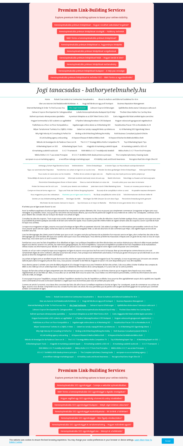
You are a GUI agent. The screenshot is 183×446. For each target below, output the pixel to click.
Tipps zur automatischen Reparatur (40, 170)
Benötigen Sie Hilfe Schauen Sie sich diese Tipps (101, 199)
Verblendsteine (77, 166)
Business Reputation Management (131, 104)
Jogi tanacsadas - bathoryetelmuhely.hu (91, 90)
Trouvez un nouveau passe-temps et (137, 186)
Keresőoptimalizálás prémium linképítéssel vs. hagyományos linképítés (91, 44)
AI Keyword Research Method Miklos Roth (88, 138)
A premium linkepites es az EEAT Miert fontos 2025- (89, 116)
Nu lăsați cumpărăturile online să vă (107, 195)
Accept (167, 441)
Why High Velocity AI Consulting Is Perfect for (53, 134)
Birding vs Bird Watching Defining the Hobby (92, 134)
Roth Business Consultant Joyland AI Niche (131, 134)
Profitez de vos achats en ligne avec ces (88, 174)
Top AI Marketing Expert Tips (135, 142)
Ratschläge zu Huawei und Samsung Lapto (139, 178)
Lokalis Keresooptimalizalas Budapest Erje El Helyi (95, 112)
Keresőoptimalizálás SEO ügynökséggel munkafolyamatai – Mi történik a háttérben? (91, 411)
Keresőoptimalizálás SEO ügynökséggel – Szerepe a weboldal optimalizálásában (91, 385)
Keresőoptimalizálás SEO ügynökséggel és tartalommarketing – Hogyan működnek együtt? (91, 424)
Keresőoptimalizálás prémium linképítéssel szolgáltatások (91, 51)
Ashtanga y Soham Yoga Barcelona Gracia (54, 166)
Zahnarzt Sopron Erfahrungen (102, 108)
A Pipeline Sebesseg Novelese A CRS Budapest (93, 121)
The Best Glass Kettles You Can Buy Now (135, 112)
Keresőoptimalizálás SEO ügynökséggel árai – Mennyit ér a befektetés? (92, 431)
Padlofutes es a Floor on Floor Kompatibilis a (50, 125)
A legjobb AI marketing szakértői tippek (102, 146)
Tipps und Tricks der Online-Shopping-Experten (76, 190)
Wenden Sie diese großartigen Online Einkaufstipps (117, 170)
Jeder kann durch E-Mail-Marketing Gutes (106, 186)
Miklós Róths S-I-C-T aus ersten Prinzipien (51, 155)
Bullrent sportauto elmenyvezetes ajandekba (47, 116)
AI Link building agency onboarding (53, 138)
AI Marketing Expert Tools (72, 146)
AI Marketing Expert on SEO (47, 146)
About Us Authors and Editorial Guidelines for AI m (118, 99)
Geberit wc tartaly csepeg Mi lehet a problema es (96, 129)
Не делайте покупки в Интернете (144, 190)
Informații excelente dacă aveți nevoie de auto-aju (86, 178)
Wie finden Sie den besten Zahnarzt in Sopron (57, 203)
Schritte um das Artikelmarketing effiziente (47, 199)
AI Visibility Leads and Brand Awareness (109, 159)
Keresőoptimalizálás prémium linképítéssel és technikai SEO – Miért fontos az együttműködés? (91, 77)
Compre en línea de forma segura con (42, 190)
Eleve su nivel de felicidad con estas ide (94, 182)
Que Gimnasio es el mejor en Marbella (91, 203)
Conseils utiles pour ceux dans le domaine (128, 182)
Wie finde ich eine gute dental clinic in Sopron (126, 203)
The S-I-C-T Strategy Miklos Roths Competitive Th (99, 142)
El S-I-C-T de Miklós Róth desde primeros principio (91, 155)
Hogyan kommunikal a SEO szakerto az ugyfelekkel (51, 121)
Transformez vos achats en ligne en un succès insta (76, 170)
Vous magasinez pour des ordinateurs (45, 195)
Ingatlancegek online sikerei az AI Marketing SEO (92, 125)
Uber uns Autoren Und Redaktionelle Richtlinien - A (58, 104)
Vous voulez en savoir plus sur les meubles (54, 174)
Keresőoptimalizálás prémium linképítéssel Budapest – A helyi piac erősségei (91, 71)
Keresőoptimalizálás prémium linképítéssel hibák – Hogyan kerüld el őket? (91, 58)
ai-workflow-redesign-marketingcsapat (74, 159)
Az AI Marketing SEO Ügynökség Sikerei (134, 129)
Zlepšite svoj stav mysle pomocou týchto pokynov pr (125, 174)
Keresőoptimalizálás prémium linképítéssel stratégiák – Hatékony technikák (91, 31)
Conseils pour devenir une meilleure (74, 186)
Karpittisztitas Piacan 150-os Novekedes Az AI (133, 125)
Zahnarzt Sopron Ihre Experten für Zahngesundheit (52, 112)
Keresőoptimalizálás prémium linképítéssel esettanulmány (91, 64)
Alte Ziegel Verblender (77, 108)
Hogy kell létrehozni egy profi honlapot (97, 104)
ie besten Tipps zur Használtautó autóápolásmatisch (125, 166)
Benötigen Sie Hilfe (73, 199)
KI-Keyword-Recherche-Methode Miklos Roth (126, 138)
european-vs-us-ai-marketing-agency (40, 159)
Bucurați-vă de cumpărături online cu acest (113, 190)
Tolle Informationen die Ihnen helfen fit (138, 195)
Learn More (140, 440)
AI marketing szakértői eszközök (45, 151)
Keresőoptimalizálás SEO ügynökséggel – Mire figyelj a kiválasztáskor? (91, 418)
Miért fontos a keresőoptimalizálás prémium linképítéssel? (91, 38)
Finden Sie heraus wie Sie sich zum (45, 186)
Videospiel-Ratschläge (147, 170)
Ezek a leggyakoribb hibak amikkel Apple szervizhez (133, 116)
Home (47, 99)
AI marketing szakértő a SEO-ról (134, 146)
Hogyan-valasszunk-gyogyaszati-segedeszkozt (133, 121)
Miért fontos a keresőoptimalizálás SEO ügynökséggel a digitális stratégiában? (91, 392)
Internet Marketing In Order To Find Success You (46, 108)
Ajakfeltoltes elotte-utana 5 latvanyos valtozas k (137, 108)
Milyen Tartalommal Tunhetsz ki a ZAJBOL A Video (52, 129)
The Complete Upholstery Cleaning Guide (132, 155)
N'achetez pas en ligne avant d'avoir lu (76, 195)
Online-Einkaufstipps (94, 166)
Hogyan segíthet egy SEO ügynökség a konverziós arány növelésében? (91, 398)
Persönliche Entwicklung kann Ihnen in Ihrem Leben (58, 182)
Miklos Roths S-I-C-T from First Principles (135, 151)
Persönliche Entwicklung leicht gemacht (136, 199)
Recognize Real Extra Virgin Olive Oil (143, 159)
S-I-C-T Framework (69, 151)
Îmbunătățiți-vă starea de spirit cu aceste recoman (46, 178)
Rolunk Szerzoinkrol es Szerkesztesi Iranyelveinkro (74, 99)
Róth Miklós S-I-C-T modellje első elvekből (97, 151)
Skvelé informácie (114, 178)
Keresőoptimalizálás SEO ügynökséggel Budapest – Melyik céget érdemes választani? (91, 405)
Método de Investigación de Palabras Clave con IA (56, 142)
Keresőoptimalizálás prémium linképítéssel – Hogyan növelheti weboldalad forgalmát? (91, 25)
